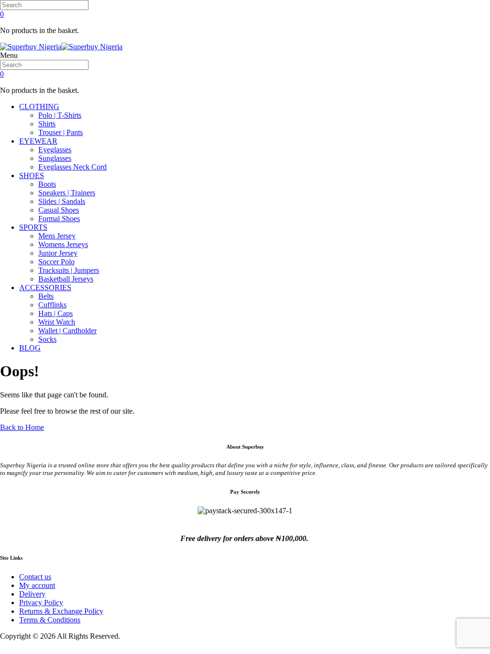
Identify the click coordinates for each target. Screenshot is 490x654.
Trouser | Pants (60, 132)
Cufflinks (52, 305)
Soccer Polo (56, 262)
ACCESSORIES (45, 287)
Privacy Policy (41, 602)
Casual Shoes (58, 210)
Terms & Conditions (49, 620)
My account (37, 585)
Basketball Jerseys (65, 279)
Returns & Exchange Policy (61, 611)
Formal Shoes (59, 218)
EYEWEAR (38, 141)
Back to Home (22, 427)
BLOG (30, 348)
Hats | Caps (55, 313)
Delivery (32, 594)
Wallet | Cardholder (67, 331)
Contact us (35, 577)
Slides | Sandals (61, 201)
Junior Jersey (58, 253)
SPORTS (33, 227)
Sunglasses (54, 158)
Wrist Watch (56, 322)
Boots (47, 184)
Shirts (47, 124)
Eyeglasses (54, 150)
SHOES (31, 175)
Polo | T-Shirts (59, 115)
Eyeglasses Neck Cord (72, 167)
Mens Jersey (57, 236)
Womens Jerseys (63, 244)
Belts (46, 296)
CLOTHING (39, 106)
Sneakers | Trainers (66, 193)
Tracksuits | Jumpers (68, 270)
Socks (47, 339)
